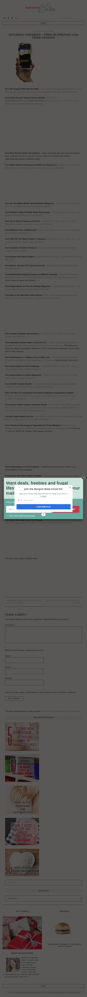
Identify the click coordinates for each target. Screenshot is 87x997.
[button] (43, 489)
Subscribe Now (43, 507)
